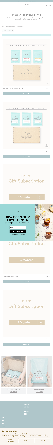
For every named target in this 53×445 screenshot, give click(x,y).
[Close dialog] (52, 206)
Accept (26, 440)
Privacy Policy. (43, 436)
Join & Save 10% (17, 231)
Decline (42, 440)
